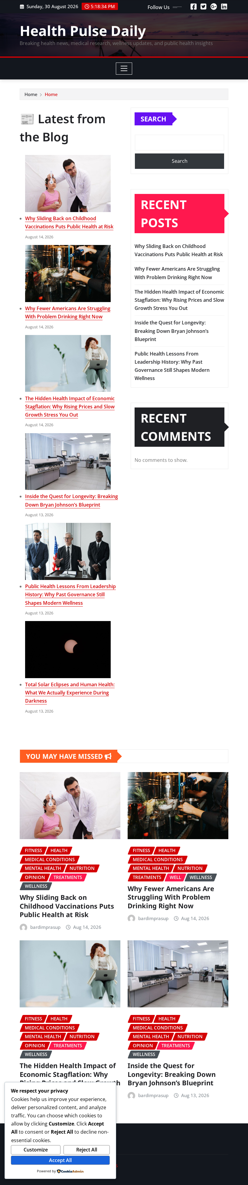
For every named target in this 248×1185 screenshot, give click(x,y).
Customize (36, 1149)
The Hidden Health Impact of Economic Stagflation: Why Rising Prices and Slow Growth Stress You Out (70, 406)
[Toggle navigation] (124, 69)
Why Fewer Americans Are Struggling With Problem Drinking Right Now (171, 897)
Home (31, 94)
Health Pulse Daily (83, 30)
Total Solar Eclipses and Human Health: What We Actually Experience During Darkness (70, 692)
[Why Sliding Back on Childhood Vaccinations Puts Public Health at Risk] (68, 183)
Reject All (86, 1149)
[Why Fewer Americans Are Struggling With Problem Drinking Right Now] (68, 273)
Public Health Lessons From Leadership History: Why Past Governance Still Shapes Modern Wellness (70, 594)
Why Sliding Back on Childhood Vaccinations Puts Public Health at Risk (67, 906)
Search (153, 118)
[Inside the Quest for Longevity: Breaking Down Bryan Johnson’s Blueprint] (68, 461)
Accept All (60, 1160)
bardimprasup (45, 927)
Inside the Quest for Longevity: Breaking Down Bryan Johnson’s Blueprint (172, 330)
